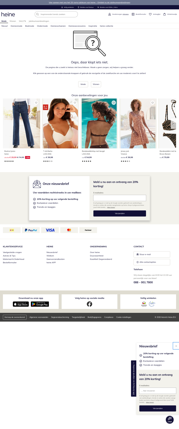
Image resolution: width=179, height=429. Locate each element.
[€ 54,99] (99, 123)
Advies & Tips (9, 255)
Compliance (108, 317)
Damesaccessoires (77, 26)
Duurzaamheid (96, 255)
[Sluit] (176, 346)
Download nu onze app (31, 298)
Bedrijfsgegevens (94, 317)
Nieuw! (4, 26)
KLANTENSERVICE (13, 246)
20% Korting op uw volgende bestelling (134, 380)
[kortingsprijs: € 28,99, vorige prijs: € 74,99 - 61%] (21, 123)
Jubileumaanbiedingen (39, 21)
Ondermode (42, 26)
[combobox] (61, 14)
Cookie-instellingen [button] (123, 317)
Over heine (95, 252)
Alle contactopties (148, 262)
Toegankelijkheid (78, 317)
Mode (4, 21)
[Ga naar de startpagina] (8, 14)
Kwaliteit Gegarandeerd (101, 259)
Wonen (12, 21)
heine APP (51, 262)
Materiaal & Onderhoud (13, 259)
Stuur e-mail (145, 255)
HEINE (50, 246)
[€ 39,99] (60, 123)
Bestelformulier (10, 262)
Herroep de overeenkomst (15, 317)
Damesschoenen (58, 26)
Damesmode (16, 26)
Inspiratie (93, 26)
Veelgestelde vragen (12, 252)
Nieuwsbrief (52, 252)
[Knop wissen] (75, 14)
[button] (173, 123)
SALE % (22, 21)
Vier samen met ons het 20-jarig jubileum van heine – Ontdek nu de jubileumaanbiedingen (89, 2)
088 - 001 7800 (143, 282)
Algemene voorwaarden (38, 317)
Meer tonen (150, 402)
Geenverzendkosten (56, 259)
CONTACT (139, 246)
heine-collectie (106, 26)
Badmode (29, 26)
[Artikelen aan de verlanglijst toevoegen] (36, 102)
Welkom (50, 255)
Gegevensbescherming (60, 317)
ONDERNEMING (98, 246)
